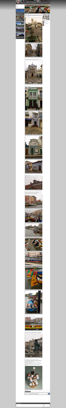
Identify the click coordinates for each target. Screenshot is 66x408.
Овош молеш (29, 362)
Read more (17, 14)
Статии (22, 2)
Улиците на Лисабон (46, 23)
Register (49, 1)
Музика (44, 405)
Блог (27, 2)
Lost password (47, 1)
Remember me (43, 1)
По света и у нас (34, 2)
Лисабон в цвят (45, 22)
